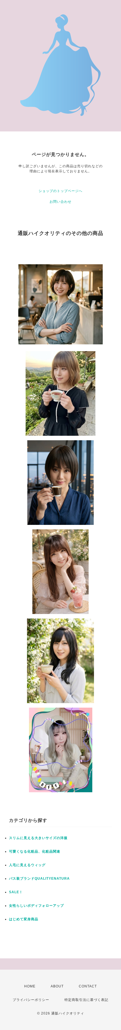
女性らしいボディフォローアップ (36, 906)
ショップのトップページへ (60, 191)
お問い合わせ (60, 202)
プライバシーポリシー (31, 1000)
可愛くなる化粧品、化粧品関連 (34, 851)
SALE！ (16, 892)
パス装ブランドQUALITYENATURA (39, 879)
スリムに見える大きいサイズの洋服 (38, 838)
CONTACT (88, 986)
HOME (29, 986)
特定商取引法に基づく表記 (86, 1000)
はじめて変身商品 (23, 919)
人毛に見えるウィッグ (27, 865)
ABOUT (57, 986)
